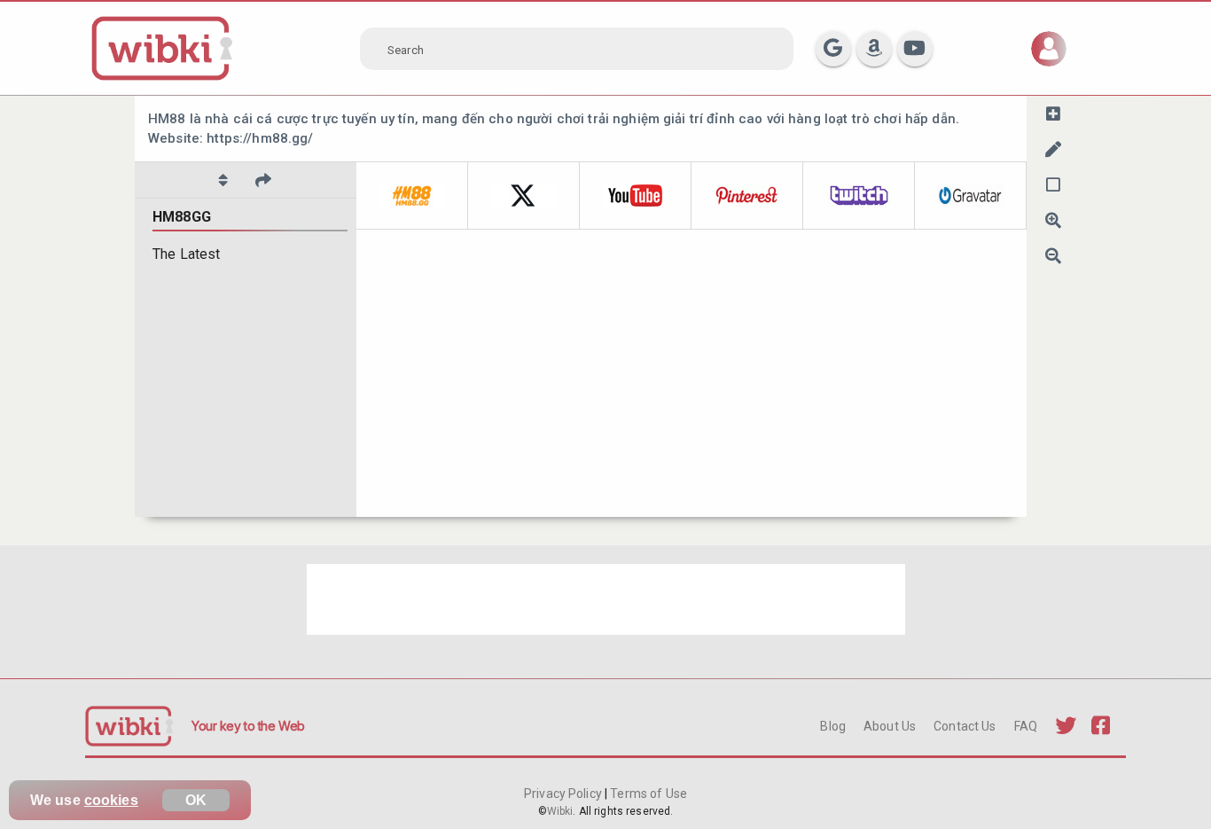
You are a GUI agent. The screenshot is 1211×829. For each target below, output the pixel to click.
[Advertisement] (606, 599)
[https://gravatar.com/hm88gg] (971, 196)
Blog (833, 726)
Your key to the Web (248, 725)
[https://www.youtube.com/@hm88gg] (635, 196)
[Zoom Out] (1053, 255)
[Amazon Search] (874, 48)
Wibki (560, 811)
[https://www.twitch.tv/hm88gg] (859, 196)
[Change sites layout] (1053, 184)
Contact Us (965, 726)
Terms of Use (647, 793)
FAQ (1025, 726)
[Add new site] (1053, 113)
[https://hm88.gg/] (412, 196)
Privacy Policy (564, 793)
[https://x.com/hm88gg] (524, 196)
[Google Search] (833, 48)
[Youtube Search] (915, 48)
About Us (889, 726)
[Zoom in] (1053, 220)
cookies (111, 800)
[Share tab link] (263, 180)
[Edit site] (1053, 149)
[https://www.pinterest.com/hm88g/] (747, 196)
